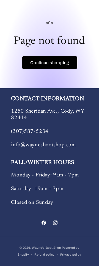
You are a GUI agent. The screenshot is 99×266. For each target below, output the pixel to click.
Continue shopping (49, 63)
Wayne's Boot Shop (46, 247)
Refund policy (44, 254)
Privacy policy (70, 254)
